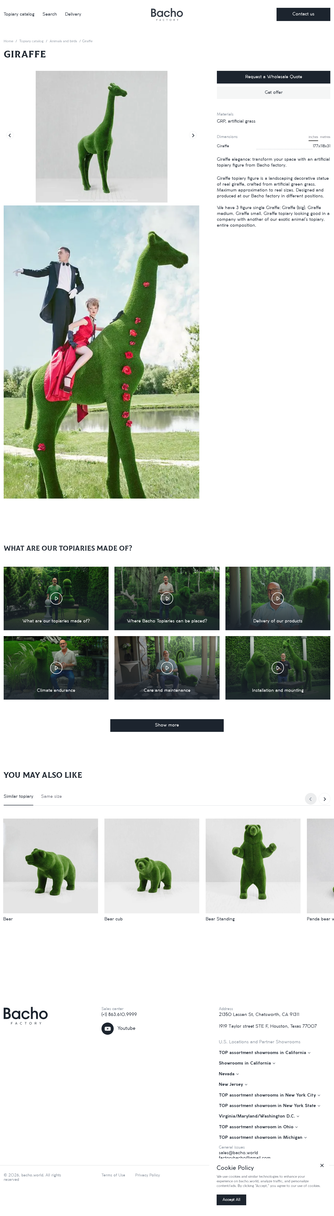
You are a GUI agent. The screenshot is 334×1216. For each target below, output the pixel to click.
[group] (101, 137)
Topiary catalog (19, 14)
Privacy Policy (147, 1175)
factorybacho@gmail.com (245, 1158)
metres (325, 137)
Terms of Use (113, 1175)
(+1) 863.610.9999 (119, 1015)
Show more (167, 725)
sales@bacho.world (238, 1153)
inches (313, 137)
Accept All (231, 1200)
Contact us (303, 14)
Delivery (73, 14)
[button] (10, 135)
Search (50, 14)
